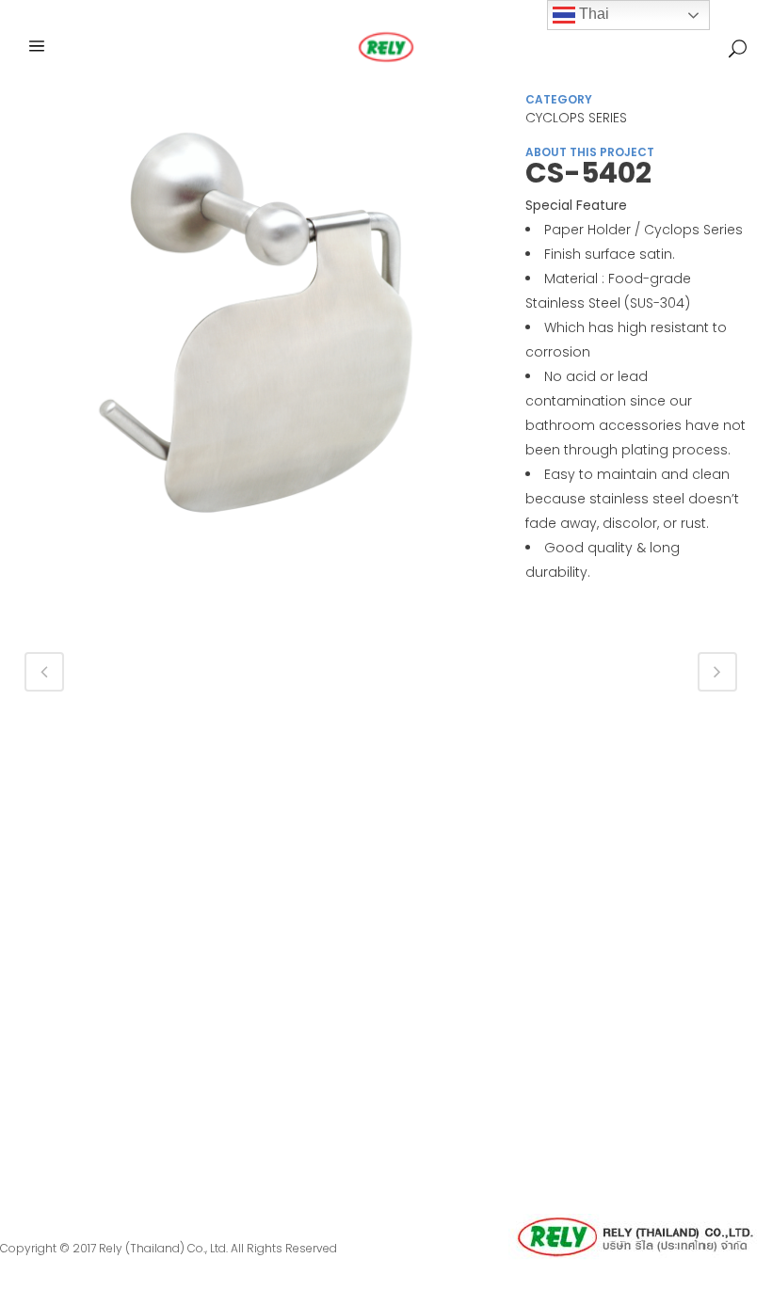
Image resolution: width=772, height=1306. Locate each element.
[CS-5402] (256, 333)
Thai (592, 14)
